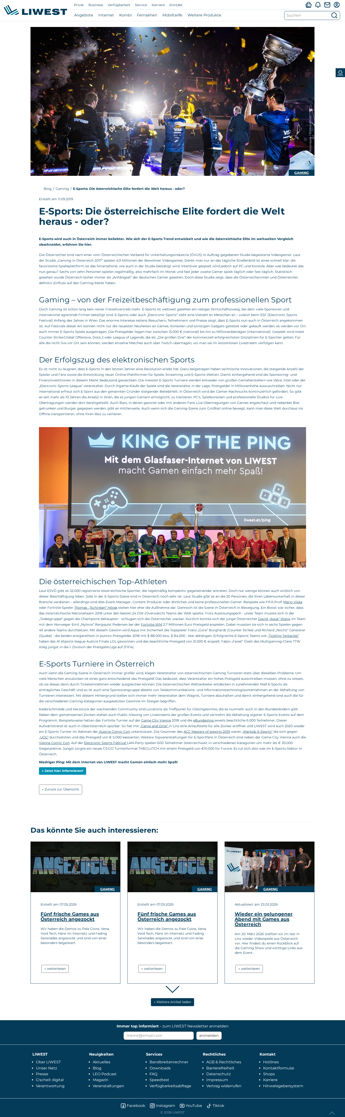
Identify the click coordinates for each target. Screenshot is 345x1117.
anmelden (209, 1035)
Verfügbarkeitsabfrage (170, 1086)
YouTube (194, 1105)
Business (95, 5)
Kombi (125, 15)
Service (141, 5)
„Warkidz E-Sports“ (257, 732)
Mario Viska (292, 602)
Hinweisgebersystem (283, 1086)
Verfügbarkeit (119, 5)
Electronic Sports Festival (105, 743)
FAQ (153, 1074)
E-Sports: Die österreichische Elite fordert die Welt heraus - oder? (129, 189)
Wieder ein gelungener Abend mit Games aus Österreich (264, 919)
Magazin (100, 1080)
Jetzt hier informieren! (64, 771)
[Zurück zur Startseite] (35, 10)
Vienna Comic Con (54, 743)
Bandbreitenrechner (169, 1062)
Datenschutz (218, 1074)
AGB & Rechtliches (223, 1062)
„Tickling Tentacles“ (283, 636)
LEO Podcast (105, 1074)
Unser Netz (46, 1068)
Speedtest (159, 1080)
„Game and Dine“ (154, 726)
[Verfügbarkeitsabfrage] (308, 4)
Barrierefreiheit (220, 1068)
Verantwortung (50, 1086)
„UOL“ (43, 737)
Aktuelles (101, 1062)
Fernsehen (147, 15)
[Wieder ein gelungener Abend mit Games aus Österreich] (269, 867)
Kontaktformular (278, 1068)
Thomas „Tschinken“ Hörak (95, 608)
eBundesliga (203, 720)
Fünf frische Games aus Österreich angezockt (70, 916)
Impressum (217, 1080)
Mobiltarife (172, 15)
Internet (106, 15)
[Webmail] (327, 4)
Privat (79, 5)
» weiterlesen (55, 969)
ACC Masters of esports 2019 (207, 732)
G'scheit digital (50, 1080)
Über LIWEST (48, 1062)
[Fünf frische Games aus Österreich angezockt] (75, 867)
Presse (42, 1074)
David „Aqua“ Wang (274, 619)
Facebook (136, 1105)
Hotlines (271, 1062)
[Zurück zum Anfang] (332, 1113)
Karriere (158, 5)
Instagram (165, 1105)
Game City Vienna (156, 720)
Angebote (83, 15)
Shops (269, 1074)
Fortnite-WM (151, 624)
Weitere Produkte (204, 15)
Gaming (301, 173)
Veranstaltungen (108, 1086)
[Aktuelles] (317, 4)
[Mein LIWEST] (336, 4)
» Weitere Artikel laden (172, 1002)
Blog (48, 189)
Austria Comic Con (114, 732)
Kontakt (176, 5)
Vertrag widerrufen (224, 1086)
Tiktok (218, 1105)
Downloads (160, 1068)
